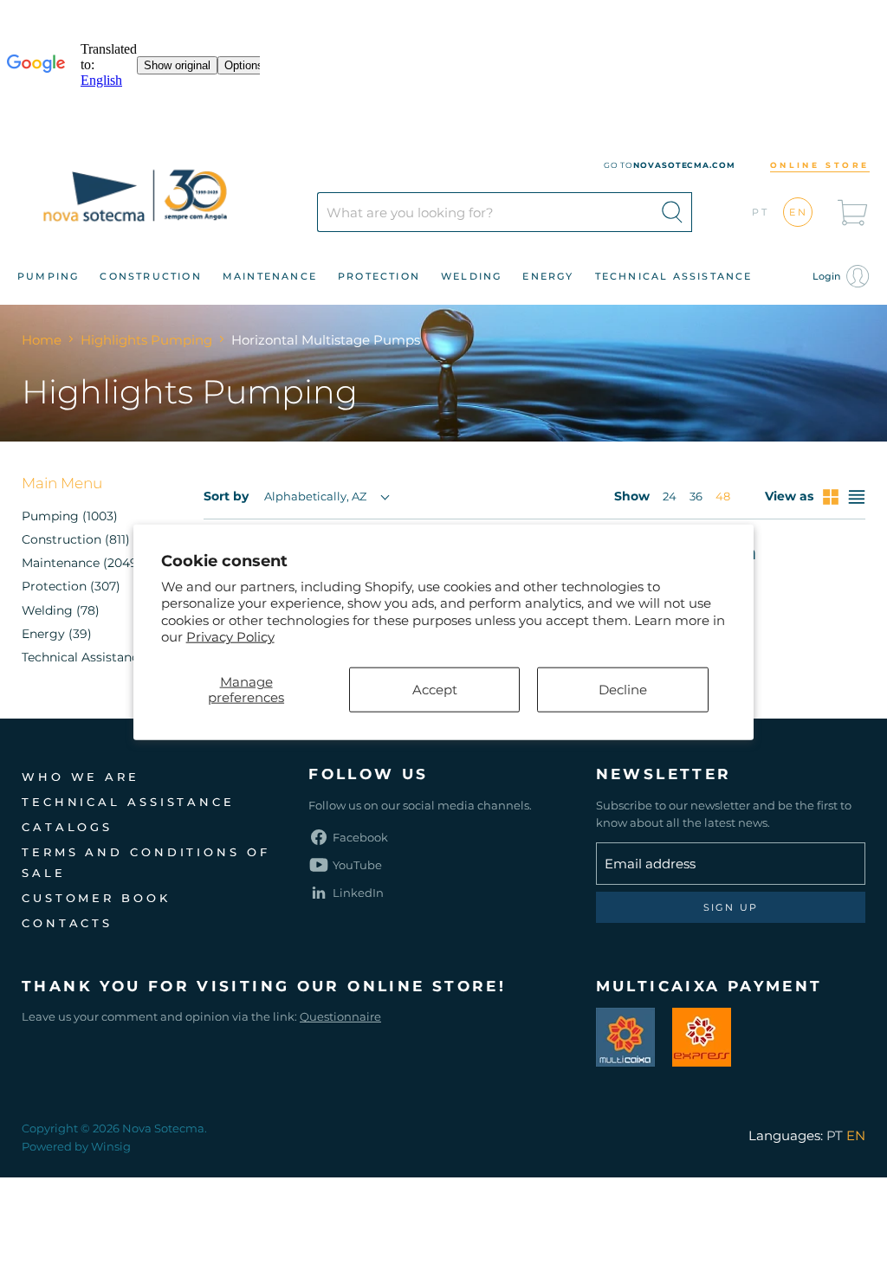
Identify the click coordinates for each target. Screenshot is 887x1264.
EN (799, 212)
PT (761, 212)
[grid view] (830, 497)
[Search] (672, 212)
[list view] (856, 497)
